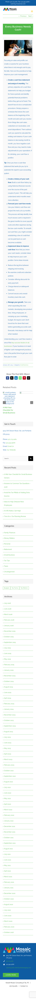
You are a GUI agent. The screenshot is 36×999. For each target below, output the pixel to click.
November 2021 (9, 832)
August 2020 (8, 904)
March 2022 (8, 810)
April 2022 (7, 804)
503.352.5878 (10, 443)
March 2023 (8, 759)
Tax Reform (24, 588)
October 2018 (9, 932)
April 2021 (7, 871)
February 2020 (9, 927)
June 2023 (7, 743)
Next (30, 16)
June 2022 (7, 793)
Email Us (10, 446)
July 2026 (7, 603)
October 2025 (9, 637)
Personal (7, 544)
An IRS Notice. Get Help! (12, 511)
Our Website (11, 450)
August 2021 (8, 849)
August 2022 (8, 782)
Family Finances (9, 533)
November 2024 (9, 676)
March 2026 (8, 614)
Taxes (6, 566)
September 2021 (10, 843)
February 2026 (9, 620)
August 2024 (8, 687)
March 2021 (8, 877)
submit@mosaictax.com (18, 4)
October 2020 (9, 899)
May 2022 (7, 798)
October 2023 (9, 720)
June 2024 (7, 692)
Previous (23, 16)
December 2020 (9, 893)
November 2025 (9, 631)
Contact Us (24, 986)
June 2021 (7, 860)
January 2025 (9, 670)
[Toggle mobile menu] (32, 11)
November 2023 (9, 715)
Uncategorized (9, 572)
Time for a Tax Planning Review (15, 516)
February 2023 (9, 765)
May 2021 (7, 865)
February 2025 (9, 665)
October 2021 (8, 838)
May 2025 (7, 659)
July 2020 (7, 910)
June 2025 (7, 653)
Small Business (24, 365)
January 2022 (8, 821)
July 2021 (7, 854)
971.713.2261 (12, 439)
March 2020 (8, 921)
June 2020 (7, 916)
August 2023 (8, 732)
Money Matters (9, 538)
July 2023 (7, 737)
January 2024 (9, 709)
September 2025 (10, 642)
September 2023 (10, 726)
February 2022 (9, 815)
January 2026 (9, 626)
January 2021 (8, 888)
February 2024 (9, 704)
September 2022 (10, 776)
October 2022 (9, 771)
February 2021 (9, 882)
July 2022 (7, 787)
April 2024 (7, 698)
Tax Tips (7, 560)
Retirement (8, 549)
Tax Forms (15, 588)
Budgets (6, 588)
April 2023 (7, 754)
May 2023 (7, 748)
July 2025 (7, 648)
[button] (4, 402)
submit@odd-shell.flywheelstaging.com (18, 967)
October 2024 (9, 681)
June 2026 (7, 609)
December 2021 (9, 826)
